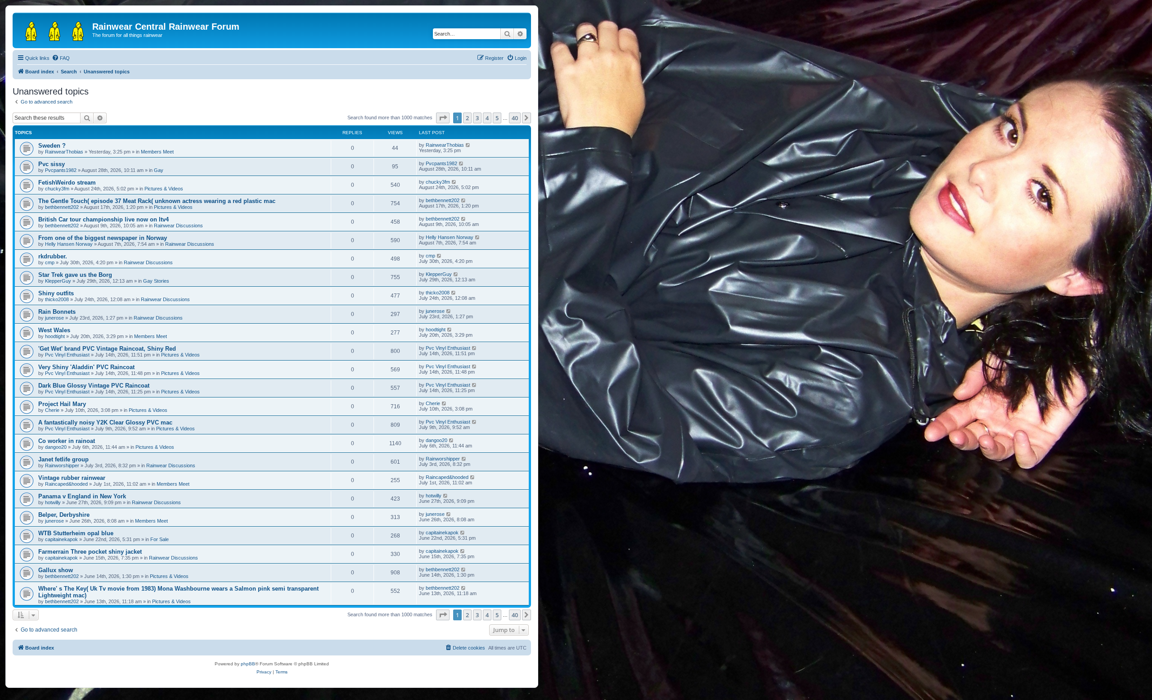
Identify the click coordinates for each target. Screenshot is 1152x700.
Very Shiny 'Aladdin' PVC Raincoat (86, 367)
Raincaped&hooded (66, 484)
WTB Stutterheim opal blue (75, 533)
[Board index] (53, 29)
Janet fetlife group (63, 459)
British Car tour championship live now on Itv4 (103, 219)
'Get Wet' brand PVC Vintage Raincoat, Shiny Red (107, 348)
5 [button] (497, 118)
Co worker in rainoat (66, 441)
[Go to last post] (468, 145)
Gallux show (55, 570)
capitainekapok (61, 539)
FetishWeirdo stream (67, 182)
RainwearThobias (64, 151)
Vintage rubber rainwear (71, 477)
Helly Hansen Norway (69, 244)
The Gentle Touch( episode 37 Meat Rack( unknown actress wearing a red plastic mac (156, 201)
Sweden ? (52, 145)
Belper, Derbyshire (64, 514)
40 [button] (515, 118)
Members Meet (157, 151)
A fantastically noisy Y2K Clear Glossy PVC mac (105, 422)
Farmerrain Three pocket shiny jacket (90, 551)
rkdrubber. (52, 256)
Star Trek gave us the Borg (75, 274)
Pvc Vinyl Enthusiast (67, 354)
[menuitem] (61, 58)
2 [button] (467, 118)
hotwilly (53, 502)
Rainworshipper (62, 465)
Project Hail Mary (62, 404)
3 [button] (477, 118)
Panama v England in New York (82, 496)
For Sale (159, 539)
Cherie (52, 410)
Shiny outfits (56, 293)
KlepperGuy (58, 281)
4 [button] (487, 118)
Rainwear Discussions (178, 225)
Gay (158, 170)
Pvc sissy (51, 164)
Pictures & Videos (163, 188)
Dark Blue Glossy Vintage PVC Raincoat (93, 385)
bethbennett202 (62, 207)
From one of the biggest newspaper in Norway (102, 238)
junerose (54, 318)
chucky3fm (57, 188)
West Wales (54, 330)
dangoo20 (56, 447)
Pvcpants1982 (60, 170)
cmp (49, 262)
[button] (443, 118)
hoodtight (55, 336)
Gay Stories (156, 281)
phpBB (248, 663)
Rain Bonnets (57, 311)
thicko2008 (57, 299)
